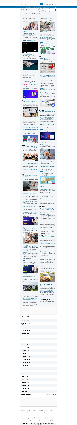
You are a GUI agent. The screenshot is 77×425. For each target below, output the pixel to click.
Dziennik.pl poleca (42, 220)
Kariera (41, 423)
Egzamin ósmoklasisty (29, 420)
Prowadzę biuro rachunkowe (47, 409)
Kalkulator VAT (39, 417)
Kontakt (46, 423)
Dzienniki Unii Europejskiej (35, 418)
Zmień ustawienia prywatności (32, 423)
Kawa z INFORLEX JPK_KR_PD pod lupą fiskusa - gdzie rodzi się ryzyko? (30, 98)
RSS (43, 423)
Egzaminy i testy (28, 418)
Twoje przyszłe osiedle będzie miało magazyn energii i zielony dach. (29, 291)
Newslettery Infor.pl (42, 296)
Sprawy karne (34, 409)
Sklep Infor (34, 412)
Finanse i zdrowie (40, 412)
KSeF (23, 100)
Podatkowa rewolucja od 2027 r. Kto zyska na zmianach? (47, 189)
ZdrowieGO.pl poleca (42, 235)
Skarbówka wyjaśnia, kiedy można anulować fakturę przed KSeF (29, 117)
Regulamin (38, 423)
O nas (21, 423)
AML (44, 412)
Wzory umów (51, 418)
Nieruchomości (24, 275)
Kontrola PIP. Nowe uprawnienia (47, 42)
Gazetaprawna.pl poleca (43, 206)
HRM (27, 412)
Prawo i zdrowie (34, 413)
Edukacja (23, 145)
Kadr (39, 14)
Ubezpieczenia (28, 410)
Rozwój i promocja (22, 418)
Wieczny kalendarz (45, 88)
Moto (40, 264)
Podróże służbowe (46, 418)
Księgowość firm (25, 52)
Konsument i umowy (34, 410)
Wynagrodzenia (28, 409)
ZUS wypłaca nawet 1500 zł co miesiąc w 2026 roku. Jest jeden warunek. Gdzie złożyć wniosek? (37, 7)
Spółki (39, 409)
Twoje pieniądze (41, 110)
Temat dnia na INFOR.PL (26, 14)
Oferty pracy (51, 420)
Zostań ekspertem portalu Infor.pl (44, 299)
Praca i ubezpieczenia (40, 410)
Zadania (21, 417)
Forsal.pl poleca (41, 249)
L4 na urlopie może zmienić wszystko (43, 31)
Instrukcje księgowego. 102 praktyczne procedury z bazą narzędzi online (30, 143)
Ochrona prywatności (25, 423)
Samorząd (40, 56)
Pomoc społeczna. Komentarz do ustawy (48, 171)
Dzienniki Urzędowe (34, 417)
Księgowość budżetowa (43, 142)
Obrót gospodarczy (23, 410)
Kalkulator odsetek (40, 418)
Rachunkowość (22, 409)
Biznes (23, 227)
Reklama (49, 423)
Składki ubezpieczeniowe (46, 417)
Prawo (23, 174)
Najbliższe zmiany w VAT (25, 273)
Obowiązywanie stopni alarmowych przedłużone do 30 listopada (47, 75)
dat (43, 186)
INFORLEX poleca (42, 188)
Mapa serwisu (52, 423)
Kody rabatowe (51, 417)
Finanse (51, 410)
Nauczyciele (28, 417)
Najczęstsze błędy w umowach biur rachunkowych (31, 212)
